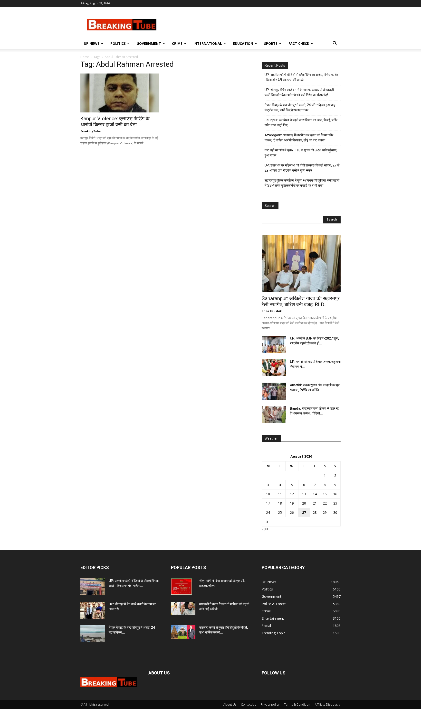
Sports (270, 43)
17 (268, 503)
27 (304, 512)
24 (268, 512)
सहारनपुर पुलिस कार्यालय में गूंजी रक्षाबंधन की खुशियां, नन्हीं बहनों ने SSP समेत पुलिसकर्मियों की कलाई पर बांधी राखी (302, 182)
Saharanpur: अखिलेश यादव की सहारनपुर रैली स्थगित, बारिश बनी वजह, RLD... (301, 301)
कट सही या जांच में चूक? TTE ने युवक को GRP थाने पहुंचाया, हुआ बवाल (301, 152)
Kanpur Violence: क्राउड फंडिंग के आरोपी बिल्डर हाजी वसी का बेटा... (115, 122)
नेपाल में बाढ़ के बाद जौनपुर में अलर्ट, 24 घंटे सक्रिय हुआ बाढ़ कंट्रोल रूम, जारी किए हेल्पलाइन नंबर (300, 107)
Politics (118, 43)
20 (304, 503)
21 (315, 503)
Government (149, 43)
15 (325, 494)
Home (84, 57)
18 (280, 503)
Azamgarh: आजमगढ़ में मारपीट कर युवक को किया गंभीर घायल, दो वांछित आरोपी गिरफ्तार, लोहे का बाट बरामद (299, 137)
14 (315, 494)
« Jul (265, 529)
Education (243, 43)
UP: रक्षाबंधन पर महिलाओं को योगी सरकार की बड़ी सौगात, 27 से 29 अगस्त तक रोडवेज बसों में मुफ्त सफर (302, 167)
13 (304, 494)
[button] (335, 44)
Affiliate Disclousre (328, 704)
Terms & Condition (297, 704)
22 (325, 503)
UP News (91, 43)
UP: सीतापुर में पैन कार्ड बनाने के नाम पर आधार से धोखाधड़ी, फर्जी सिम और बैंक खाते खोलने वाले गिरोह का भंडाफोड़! (300, 92)
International (207, 43)
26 (292, 512)
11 (280, 494)
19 (292, 503)
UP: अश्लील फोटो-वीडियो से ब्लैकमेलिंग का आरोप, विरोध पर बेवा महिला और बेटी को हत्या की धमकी (302, 77)
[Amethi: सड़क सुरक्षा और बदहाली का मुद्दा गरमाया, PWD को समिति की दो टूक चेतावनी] (274, 391)
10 (268, 494)
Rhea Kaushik (272, 311)
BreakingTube (90, 131)
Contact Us (248, 704)
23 (335, 503)
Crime (177, 43)
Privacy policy (270, 704)
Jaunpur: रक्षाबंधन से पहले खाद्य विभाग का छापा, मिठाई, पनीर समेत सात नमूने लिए (301, 122)
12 (292, 494)
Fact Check (298, 43)
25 (280, 512)
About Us (229, 704)
